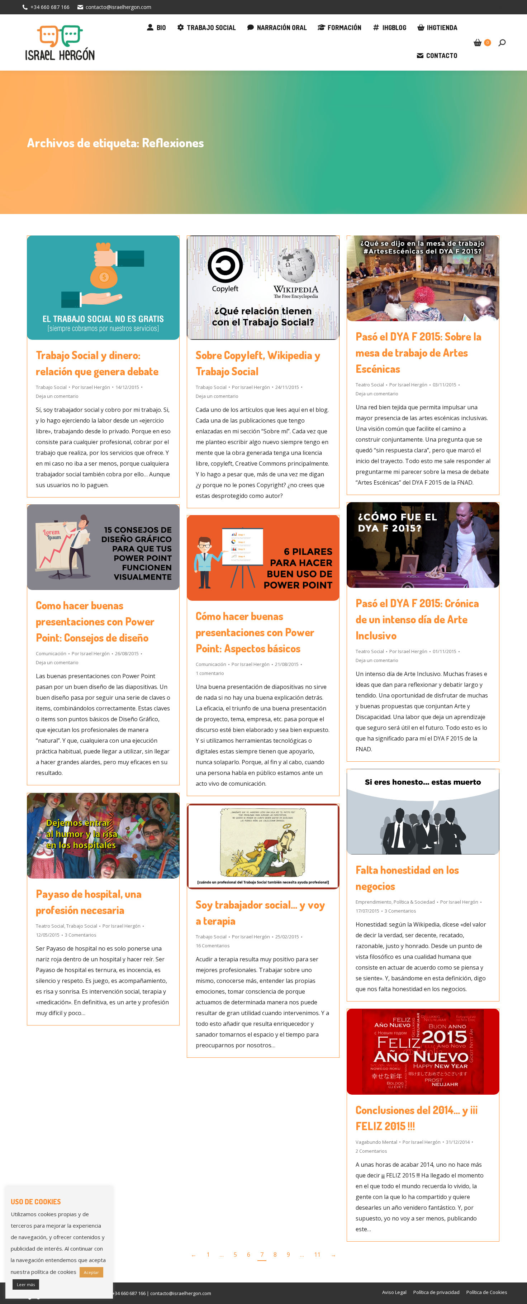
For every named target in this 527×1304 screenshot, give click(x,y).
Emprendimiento (373, 902)
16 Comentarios (213, 945)
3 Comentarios (400, 911)
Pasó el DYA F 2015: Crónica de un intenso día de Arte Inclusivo (417, 619)
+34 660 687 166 (50, 7)
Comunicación (51, 653)
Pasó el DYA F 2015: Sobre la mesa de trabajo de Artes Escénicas (418, 352)
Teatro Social (370, 384)
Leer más (26, 1284)
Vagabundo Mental (376, 1142)
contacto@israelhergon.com (118, 7)
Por (91, 387)
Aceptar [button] (91, 1272)
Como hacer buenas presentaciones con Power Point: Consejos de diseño (95, 621)
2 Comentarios (371, 1151)
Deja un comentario (57, 396)
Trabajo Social (51, 387)
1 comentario (210, 673)
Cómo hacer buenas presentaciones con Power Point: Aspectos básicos (255, 632)
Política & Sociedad (414, 902)
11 (317, 1254)
